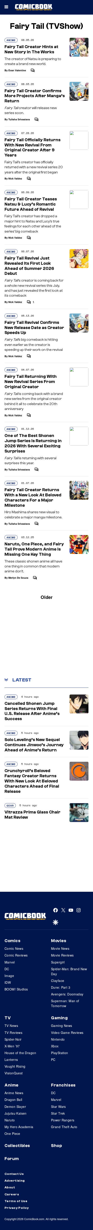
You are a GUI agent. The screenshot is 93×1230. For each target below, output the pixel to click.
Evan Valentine (17, 70)
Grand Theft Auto (64, 1127)
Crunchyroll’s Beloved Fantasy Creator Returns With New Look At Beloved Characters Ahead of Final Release (32, 781)
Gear (10, 805)
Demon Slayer (15, 1106)
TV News (11, 1025)
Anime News (14, 1093)
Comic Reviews (16, 955)
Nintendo (58, 1039)
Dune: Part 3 (60, 987)
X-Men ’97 (12, 1046)
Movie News (60, 948)
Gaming (59, 1017)
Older (47, 597)
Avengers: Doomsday (67, 994)
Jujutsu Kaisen (16, 1113)
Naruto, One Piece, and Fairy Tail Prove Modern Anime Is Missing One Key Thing (34, 549)
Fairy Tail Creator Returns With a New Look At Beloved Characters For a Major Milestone (33, 497)
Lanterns (11, 1059)
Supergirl (58, 962)
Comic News (14, 948)
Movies (58, 940)
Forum (12, 1158)
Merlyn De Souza (18, 577)
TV (8, 1017)
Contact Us (14, 1174)
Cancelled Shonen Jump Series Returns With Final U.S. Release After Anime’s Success (32, 711)
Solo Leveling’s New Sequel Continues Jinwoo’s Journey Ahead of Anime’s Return (34, 745)
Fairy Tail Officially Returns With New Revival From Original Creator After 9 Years (32, 147)
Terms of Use (16, 1201)
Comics (12, 940)
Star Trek (58, 1113)
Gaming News (61, 1025)
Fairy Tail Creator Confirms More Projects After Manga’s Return (35, 96)
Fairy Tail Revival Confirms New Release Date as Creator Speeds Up (34, 327)
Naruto (10, 1120)
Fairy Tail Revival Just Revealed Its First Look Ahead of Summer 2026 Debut (29, 266)
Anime (11, 40)
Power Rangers (62, 1120)
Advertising (15, 1181)
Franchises (63, 1085)
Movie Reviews (62, 955)
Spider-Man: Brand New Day (69, 971)
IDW (8, 982)
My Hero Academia (19, 1127)
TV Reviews (13, 1032)
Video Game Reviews (67, 1032)
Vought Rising (15, 1066)
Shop (56, 1145)
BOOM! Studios (16, 989)
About (10, 1187)
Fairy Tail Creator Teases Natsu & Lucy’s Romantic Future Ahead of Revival (31, 204)
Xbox (55, 1046)
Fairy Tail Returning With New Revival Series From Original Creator (31, 381)
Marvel (10, 962)
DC (7, 969)
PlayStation (59, 1053)
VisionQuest (14, 1073)
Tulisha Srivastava (19, 119)
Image (9, 975)
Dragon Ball (13, 1099)
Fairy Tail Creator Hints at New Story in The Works (31, 49)
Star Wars (58, 1106)
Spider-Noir (13, 1039)
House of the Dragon (20, 1053)
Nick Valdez (15, 178)
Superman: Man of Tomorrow (65, 1003)
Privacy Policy (17, 1208)
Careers (12, 1194)
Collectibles (17, 1145)
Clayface (57, 980)
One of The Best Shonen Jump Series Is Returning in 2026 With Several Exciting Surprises (33, 443)
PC (53, 1059)
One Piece (12, 1133)
